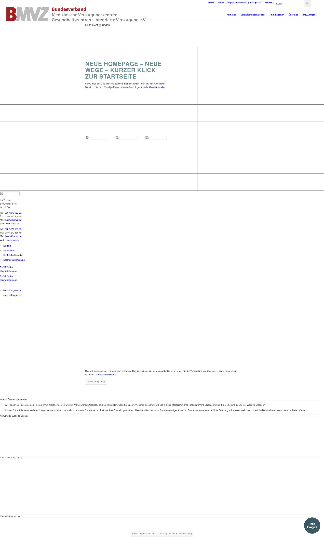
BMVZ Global (6, 267)
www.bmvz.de (12, 223)
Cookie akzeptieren (96, 381)
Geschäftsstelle (157, 87)
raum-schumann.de (12, 295)
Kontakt (268, 2)
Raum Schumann (8, 270)
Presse (211, 2)
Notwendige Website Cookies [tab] (14, 415)
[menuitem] (211, 3)
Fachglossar (255, 2)
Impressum (8, 250)
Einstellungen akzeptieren (144, 533)
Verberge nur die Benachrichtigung (176, 533)
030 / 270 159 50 (13, 212)
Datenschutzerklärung (14, 259)
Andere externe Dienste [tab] (11, 457)
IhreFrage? (312, 525)
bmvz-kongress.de (12, 290)
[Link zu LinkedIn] (315, 2)
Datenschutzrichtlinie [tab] (10, 515)
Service (221, 2)
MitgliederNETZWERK (237, 2)
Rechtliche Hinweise (13, 255)
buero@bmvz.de (13, 219)
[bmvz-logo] (76, 14)
